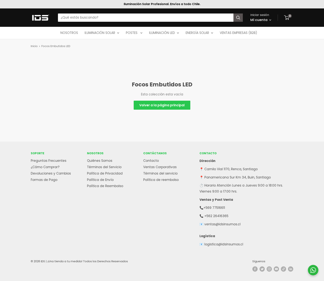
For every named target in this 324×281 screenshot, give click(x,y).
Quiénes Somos (99, 160)
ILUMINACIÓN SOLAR (100, 32)
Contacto (151, 160)
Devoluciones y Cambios (51, 173)
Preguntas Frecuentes (48, 160)
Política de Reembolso (105, 186)
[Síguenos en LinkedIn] (290, 269)
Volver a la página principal (162, 105)
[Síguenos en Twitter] (262, 269)
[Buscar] (238, 17)
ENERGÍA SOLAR (197, 32)
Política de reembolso (161, 180)
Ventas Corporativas (160, 167)
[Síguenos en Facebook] (255, 269)
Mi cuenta (259, 19)
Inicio (34, 46)
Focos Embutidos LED (55, 46)
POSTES (132, 32)
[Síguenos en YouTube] (276, 269)
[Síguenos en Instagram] (269, 269)
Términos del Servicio (104, 167)
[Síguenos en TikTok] (283, 269)
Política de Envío (100, 180)
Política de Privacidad (105, 173)
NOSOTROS (69, 32)
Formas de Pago (44, 180)
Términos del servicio (160, 173)
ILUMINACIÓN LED (162, 32)
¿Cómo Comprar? (45, 167)
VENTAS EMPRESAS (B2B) (238, 32)
